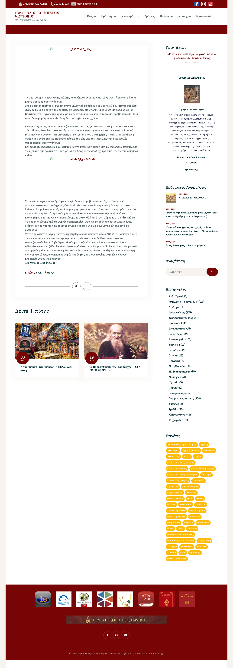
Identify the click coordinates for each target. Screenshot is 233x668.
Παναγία (192, 528)
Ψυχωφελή (175, 420)
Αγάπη (204, 444)
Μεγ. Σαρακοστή (176, 516)
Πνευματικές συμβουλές (180, 534)
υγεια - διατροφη (45, 272)
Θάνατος (191, 492)
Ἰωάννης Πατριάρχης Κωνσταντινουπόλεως (186, 123)
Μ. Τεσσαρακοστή (179, 371)
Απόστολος (173, 456)
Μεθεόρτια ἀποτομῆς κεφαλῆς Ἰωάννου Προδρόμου (191, 115)
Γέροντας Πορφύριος (202, 468)
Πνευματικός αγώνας (181, 398)
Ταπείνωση (187, 546)
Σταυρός (174, 403)
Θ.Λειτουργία (176, 339)
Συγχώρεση (204, 540)
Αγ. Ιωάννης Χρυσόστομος (181, 444)
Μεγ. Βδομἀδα (197, 510)
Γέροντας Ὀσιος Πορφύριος (182, 474)
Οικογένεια (203, 522)
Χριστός (171, 552)
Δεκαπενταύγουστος (181, 317)
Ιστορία (173, 355)
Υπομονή (201, 546)
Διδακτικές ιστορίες (178, 480)
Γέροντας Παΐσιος (177, 468)
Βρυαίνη (194, 135)
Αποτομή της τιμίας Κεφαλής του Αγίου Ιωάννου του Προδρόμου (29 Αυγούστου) (192, 214)
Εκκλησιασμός (190, 486)
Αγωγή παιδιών (191, 450)
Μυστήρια (175, 377)
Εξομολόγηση (174, 492)
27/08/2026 (170, 242)
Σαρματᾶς (184, 135)
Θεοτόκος (174, 344)
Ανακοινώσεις (177, 312)
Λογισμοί (201, 504)
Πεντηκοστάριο (178, 393)
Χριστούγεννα (177, 414)
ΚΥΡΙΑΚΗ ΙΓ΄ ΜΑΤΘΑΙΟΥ (193, 197)
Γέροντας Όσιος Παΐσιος (180, 462)
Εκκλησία (174, 323)
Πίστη (170, 528)
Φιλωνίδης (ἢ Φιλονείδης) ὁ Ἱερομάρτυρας (191, 150)
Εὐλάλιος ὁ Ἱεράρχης (192, 139)
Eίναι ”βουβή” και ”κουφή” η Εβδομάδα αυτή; (45, 368)
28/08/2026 (170, 224)
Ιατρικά (171, 504)
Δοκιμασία (198, 480)
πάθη (183, 552)
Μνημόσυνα (173, 522)
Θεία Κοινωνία (175, 498)
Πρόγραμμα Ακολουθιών (180, 540)
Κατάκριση (186, 504)
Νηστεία (173, 382)
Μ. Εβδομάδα (177, 366)
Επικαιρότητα (177, 328)
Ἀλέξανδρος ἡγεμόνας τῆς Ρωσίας (195, 146)
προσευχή (195, 552)
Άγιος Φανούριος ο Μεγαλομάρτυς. (186, 245)
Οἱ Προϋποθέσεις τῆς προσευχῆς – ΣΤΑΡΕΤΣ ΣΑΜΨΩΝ (115, 368)
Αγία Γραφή (176, 296)
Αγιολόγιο (172, 450)
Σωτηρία (172, 546)
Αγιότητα (174, 307)
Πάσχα (173, 387)
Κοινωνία (174, 360)
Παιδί (180, 528)
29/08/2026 (170, 209)
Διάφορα (206, 474)
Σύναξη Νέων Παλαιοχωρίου (191, 62)
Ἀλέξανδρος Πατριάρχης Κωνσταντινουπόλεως (191, 119)
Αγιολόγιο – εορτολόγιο (183, 301)
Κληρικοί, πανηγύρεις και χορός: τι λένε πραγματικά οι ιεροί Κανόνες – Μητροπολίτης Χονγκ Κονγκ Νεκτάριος (192, 231)
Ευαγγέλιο (175, 334)
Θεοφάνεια (175, 350)
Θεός (190, 498)
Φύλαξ (176, 146)
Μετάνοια (195, 516)
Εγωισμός (172, 486)
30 (23, 357)
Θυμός (200, 498)
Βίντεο (186, 456)
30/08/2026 (183, 194)
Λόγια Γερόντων (176, 510)
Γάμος (197, 456)
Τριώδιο (173, 409)
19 (92, 357)
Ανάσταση (209, 450)
